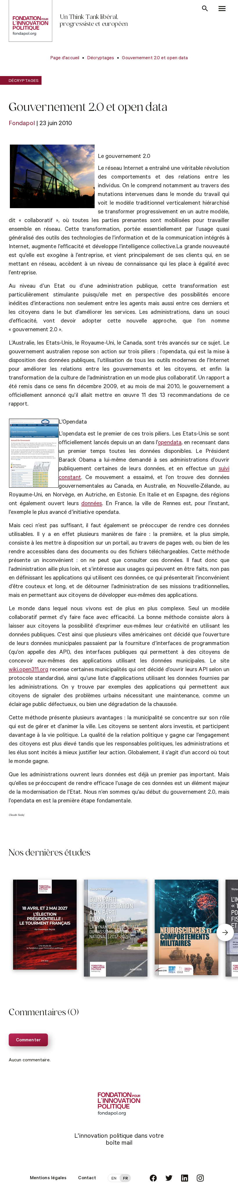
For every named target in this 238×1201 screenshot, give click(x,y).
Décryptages (100, 58)
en (113, 1179)
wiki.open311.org (28, 670)
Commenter (28, 1040)
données (91, 504)
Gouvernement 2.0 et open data (155, 58)
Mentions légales (48, 1178)
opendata (169, 443)
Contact (87, 1178)
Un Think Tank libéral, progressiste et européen (94, 21)
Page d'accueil (64, 58)
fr (125, 1179)
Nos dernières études (49, 853)
